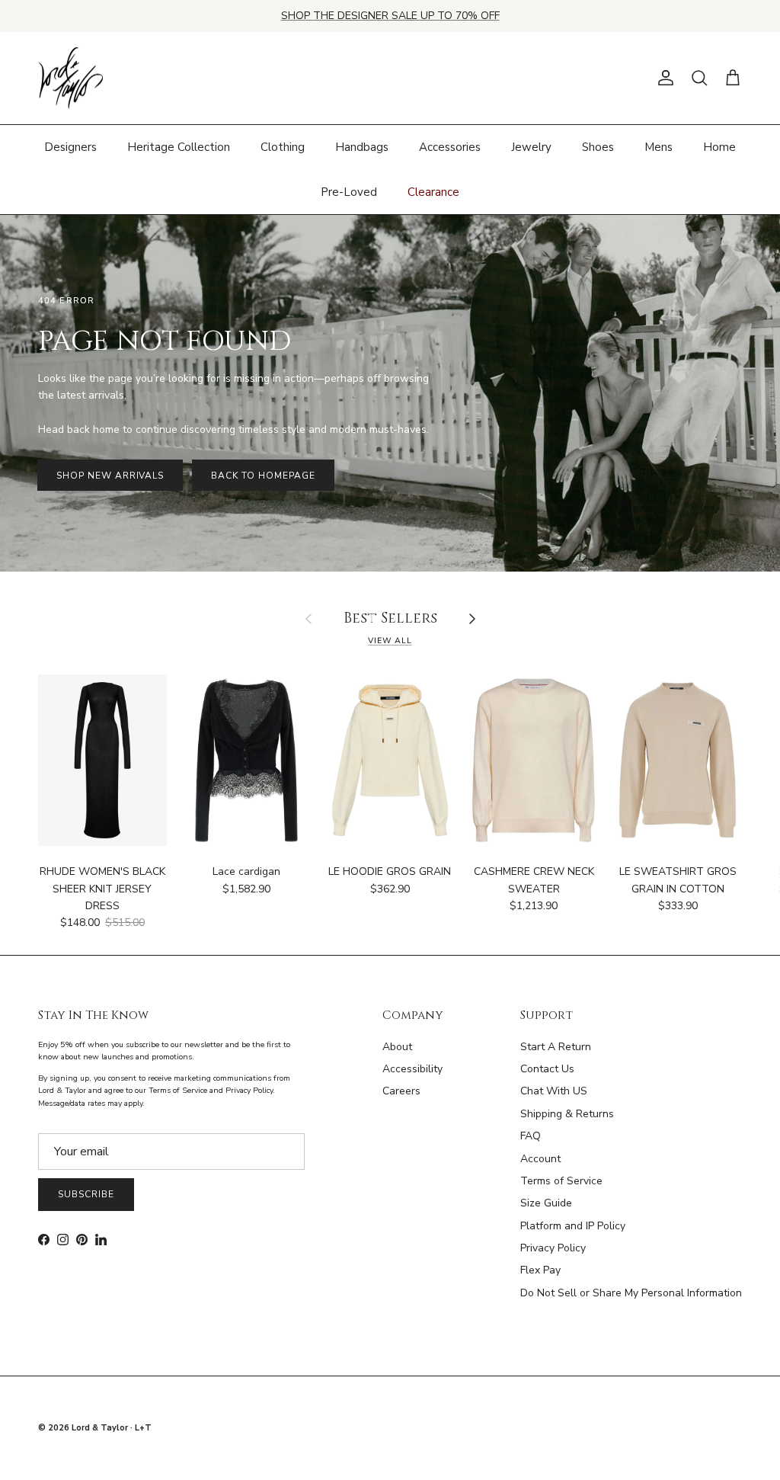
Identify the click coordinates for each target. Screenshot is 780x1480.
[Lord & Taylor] (70, 78)
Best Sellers (390, 619)
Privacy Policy (553, 1248)
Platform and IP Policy (572, 1226)
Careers (401, 1091)
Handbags (361, 147)
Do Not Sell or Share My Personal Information (631, 1293)
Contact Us (547, 1069)
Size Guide (546, 1203)
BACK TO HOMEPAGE (263, 475)
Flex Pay (540, 1270)
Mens (658, 147)
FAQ (530, 1136)
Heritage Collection (178, 147)
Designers (70, 147)
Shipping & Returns (567, 1114)
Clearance (433, 192)
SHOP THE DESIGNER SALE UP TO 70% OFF (390, 15)
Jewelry (531, 147)
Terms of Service (561, 1181)
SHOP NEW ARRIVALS (110, 475)
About (397, 1047)
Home (719, 147)
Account (540, 1159)
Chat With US (553, 1091)
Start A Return (555, 1047)
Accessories (450, 147)
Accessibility (412, 1069)
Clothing (283, 147)
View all (390, 640)
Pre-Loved (349, 192)
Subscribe (86, 1194)
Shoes (598, 147)
